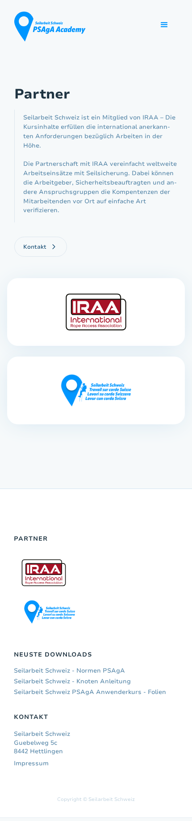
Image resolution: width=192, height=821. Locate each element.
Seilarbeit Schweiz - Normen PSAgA (69, 670)
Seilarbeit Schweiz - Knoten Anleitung (72, 681)
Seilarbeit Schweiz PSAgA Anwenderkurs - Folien (90, 692)
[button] (164, 25)
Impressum (31, 763)
